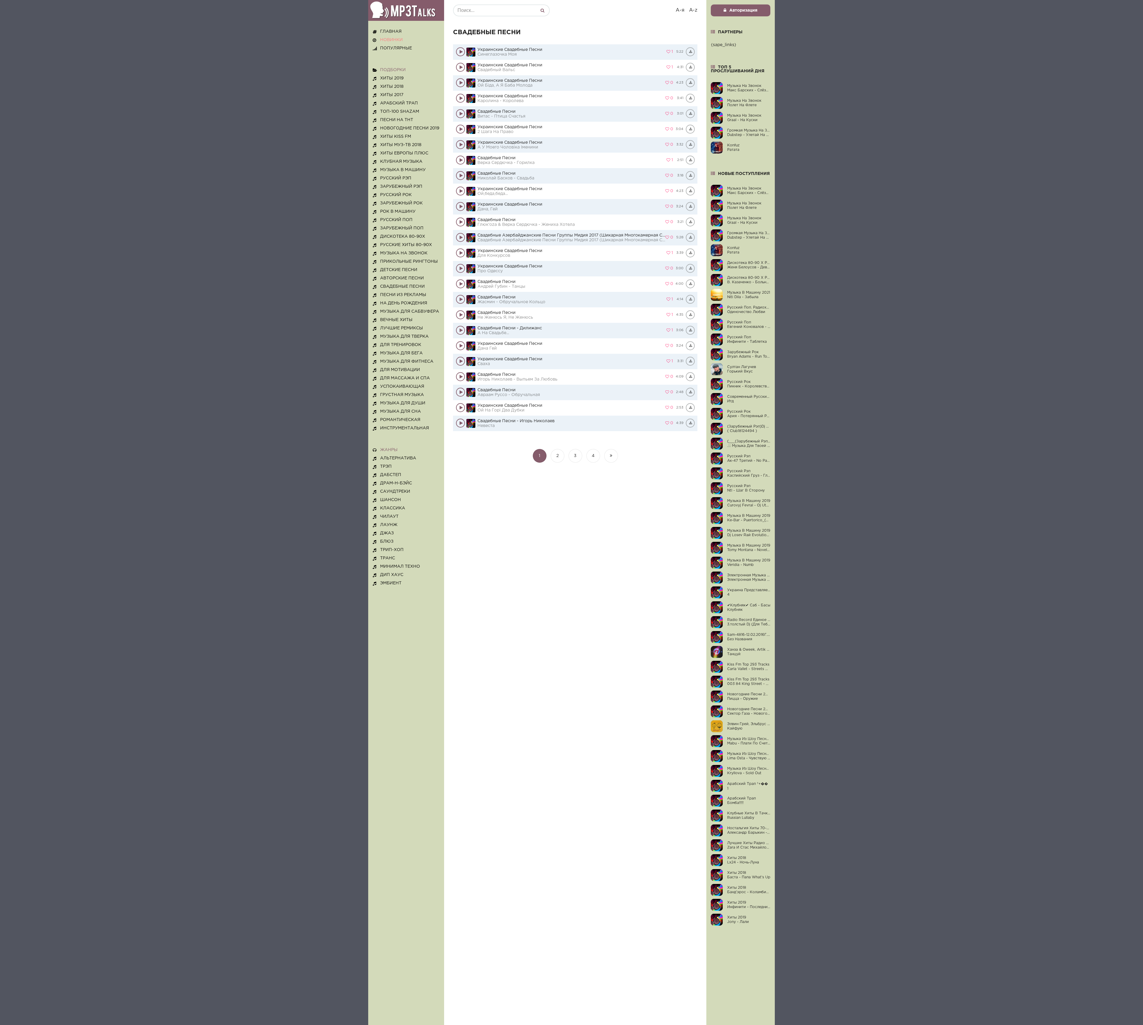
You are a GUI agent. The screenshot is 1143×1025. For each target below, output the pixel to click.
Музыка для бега (401, 353)
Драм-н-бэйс (396, 483)
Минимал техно (400, 566)
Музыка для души (402, 403)
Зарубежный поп (402, 228)
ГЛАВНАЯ (391, 31)
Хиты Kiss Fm (395, 136)
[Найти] (542, 10)
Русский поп (396, 220)
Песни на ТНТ (396, 120)
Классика (392, 508)
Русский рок (396, 195)
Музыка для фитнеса (406, 361)
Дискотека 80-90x (402, 236)
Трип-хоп (392, 550)
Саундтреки (395, 491)
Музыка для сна (400, 411)
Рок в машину (398, 211)
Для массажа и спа (405, 378)
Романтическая (400, 420)
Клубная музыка (401, 161)
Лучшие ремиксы (401, 328)
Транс (387, 558)
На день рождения (403, 303)
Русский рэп (395, 178)
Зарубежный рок (401, 203)
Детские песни (398, 270)
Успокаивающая (402, 386)
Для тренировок (400, 345)
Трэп (386, 466)
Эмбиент (391, 583)
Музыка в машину (403, 170)
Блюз (387, 541)
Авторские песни (402, 278)
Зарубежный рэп (401, 186)
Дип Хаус (391, 575)
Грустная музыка (402, 395)
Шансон (390, 500)
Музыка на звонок (403, 253)
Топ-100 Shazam (399, 111)
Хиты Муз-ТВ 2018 (400, 145)
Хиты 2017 (391, 95)
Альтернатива (398, 458)
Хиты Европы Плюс (404, 153)
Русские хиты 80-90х (406, 245)
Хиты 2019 (392, 78)
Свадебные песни (402, 286)
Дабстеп (390, 475)
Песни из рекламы (403, 295)
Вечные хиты (396, 320)
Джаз (387, 533)
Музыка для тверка (404, 336)
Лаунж (388, 525)
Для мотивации (400, 370)
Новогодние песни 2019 (409, 128)
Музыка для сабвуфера (409, 311)
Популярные (396, 48)
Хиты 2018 (392, 86)
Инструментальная (404, 428)
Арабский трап (399, 103)
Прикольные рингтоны (409, 261)
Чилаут (389, 516)
